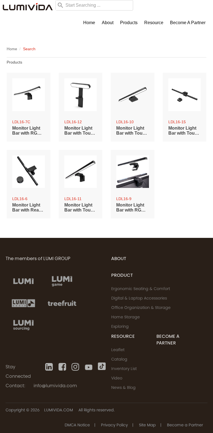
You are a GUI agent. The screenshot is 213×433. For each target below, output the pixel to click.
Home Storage (125, 317)
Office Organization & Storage (141, 308)
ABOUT (118, 259)
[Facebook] (62, 366)
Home (89, 22)
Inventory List (124, 369)
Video (116, 379)
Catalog (119, 360)
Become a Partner (188, 22)
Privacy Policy (114, 425)
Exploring (120, 327)
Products (129, 22)
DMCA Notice (77, 425)
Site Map (147, 425)
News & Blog (123, 388)
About (107, 22)
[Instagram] (75, 366)
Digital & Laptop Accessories (139, 299)
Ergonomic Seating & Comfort (140, 289)
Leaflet (118, 350)
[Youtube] (89, 366)
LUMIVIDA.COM (58, 410)
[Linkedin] (49, 366)
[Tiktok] (102, 366)
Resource (153, 22)
